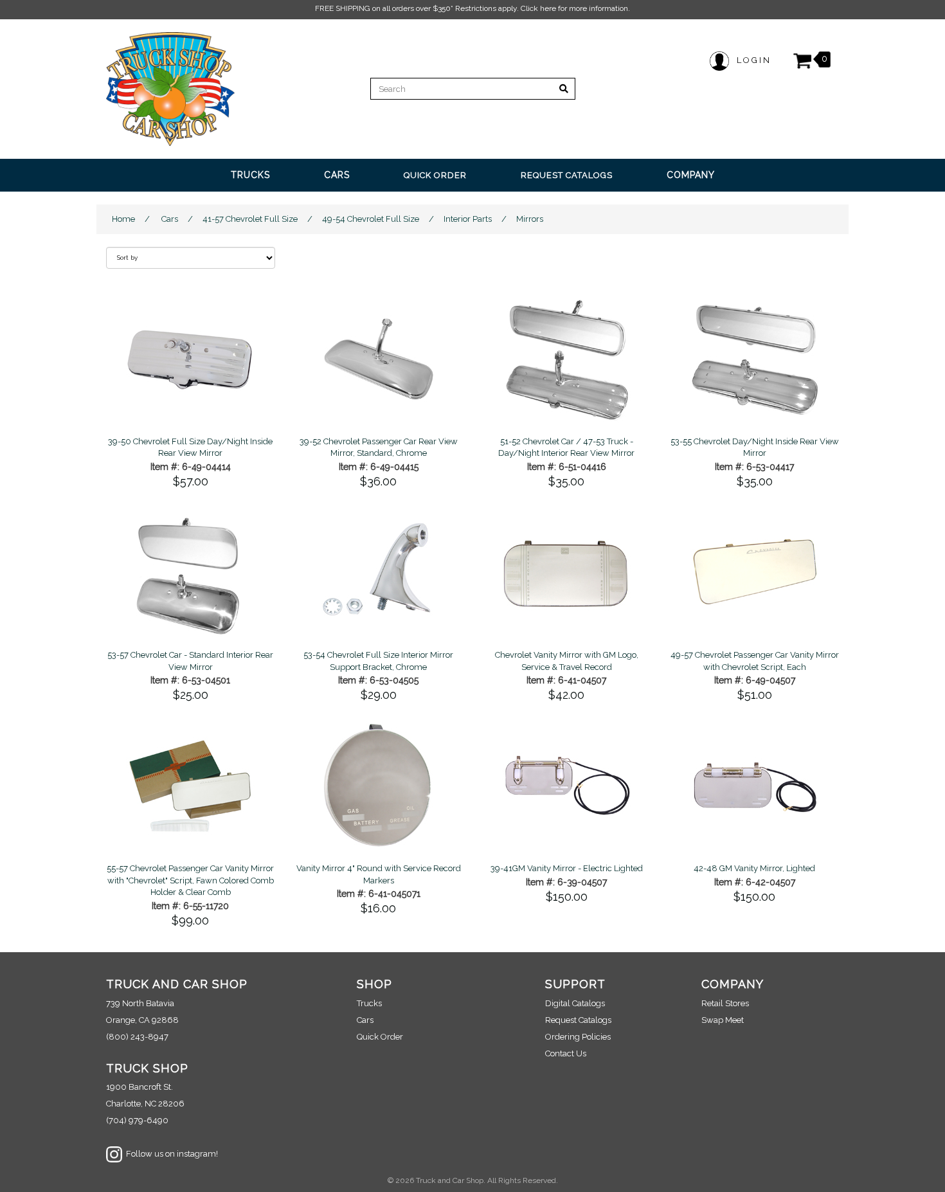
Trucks (369, 1003)
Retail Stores (725, 1003)
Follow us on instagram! (170, 1154)
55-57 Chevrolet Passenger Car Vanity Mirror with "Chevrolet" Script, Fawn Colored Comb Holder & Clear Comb (190, 880)
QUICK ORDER (435, 175)
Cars (169, 219)
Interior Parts (468, 219)
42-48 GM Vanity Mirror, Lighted (754, 868)
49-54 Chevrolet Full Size (370, 219)
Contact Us (565, 1053)
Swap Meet (722, 1020)
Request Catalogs (578, 1020)
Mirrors (529, 219)
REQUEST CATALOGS (567, 175)
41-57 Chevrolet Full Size (250, 219)
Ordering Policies (578, 1037)
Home (123, 219)
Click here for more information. (575, 8)
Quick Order (380, 1037)
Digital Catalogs (575, 1003)
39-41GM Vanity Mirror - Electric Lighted (567, 868)
